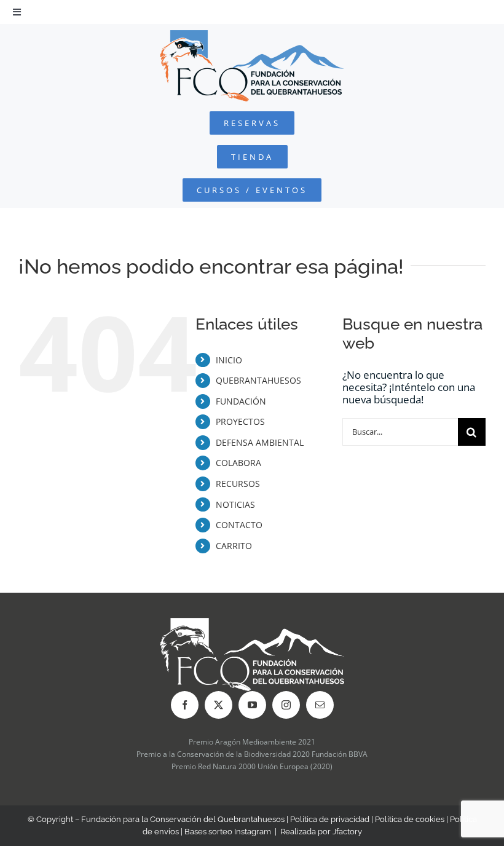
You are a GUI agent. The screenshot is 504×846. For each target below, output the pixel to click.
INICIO (229, 360)
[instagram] (286, 705)
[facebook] (185, 705)
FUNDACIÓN (241, 401)
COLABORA (238, 462)
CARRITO (234, 545)
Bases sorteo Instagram (227, 831)
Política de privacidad (329, 819)
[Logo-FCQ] (252, 35)
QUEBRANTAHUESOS (258, 380)
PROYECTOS (240, 421)
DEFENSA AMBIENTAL (260, 442)
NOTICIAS (235, 504)
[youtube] (252, 705)
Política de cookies (409, 819)
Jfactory (347, 831)
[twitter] (218, 705)
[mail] (320, 705)
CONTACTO (239, 525)
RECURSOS (238, 483)
